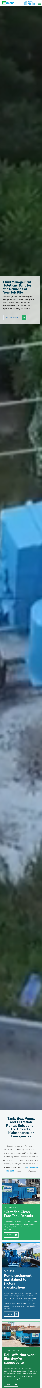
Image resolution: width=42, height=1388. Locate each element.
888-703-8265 (29, 4)
